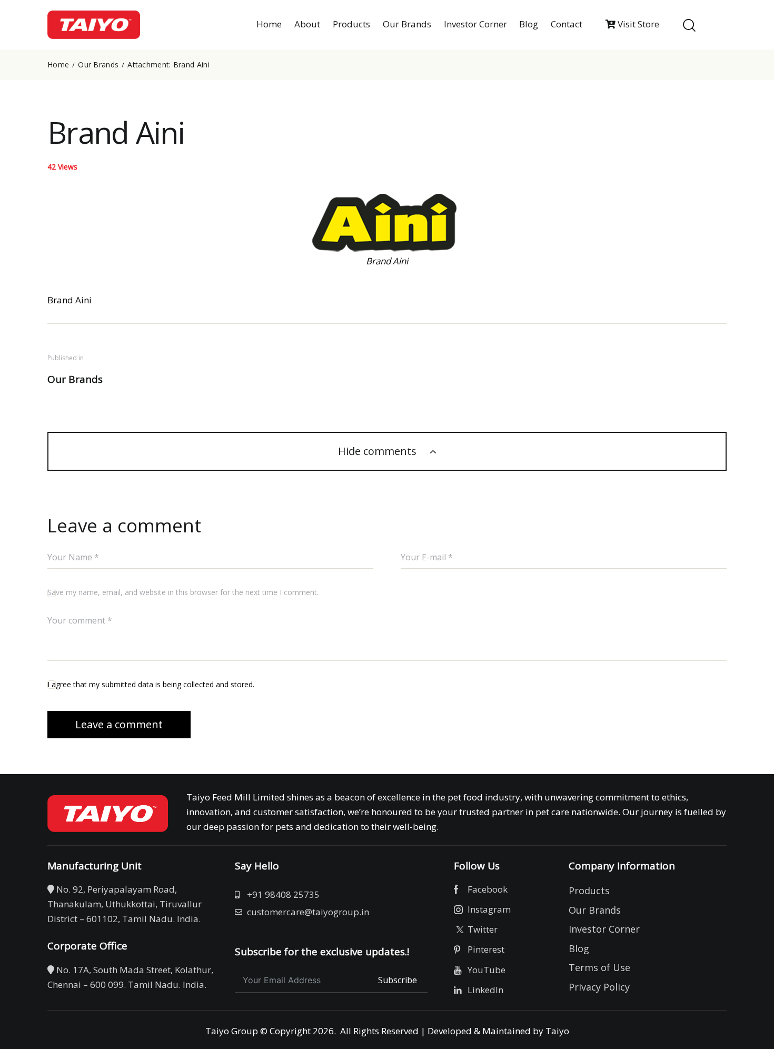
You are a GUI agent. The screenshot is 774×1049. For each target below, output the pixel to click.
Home (58, 65)
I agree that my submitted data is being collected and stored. (150, 684)
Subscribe (397, 980)
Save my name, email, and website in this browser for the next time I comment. (183, 592)
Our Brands (98, 65)
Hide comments (378, 451)
